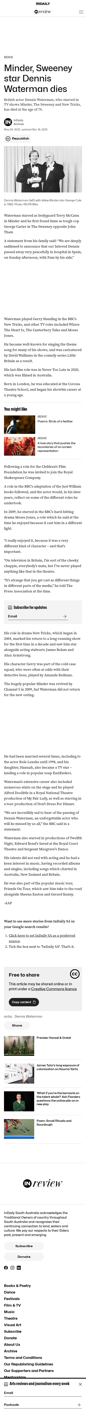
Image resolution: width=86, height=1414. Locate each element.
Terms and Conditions (23, 1358)
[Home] (43, 3)
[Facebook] (6, 1268)
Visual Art (12, 1325)
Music (9, 1312)
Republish (20, 138)
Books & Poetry (17, 1286)
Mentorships (15, 1377)
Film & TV (12, 1305)
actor (8, 1016)
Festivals (12, 1299)
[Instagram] (12, 1268)
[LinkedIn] (19, 1268)
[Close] (80, 1384)
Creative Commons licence (54, 989)
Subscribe (24, 1246)
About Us (12, 1344)
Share (17, 1025)
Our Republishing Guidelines (28, 1364)
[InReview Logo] (43, 12)
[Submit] (64, 616)
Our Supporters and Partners (29, 1371)
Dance (9, 1292)
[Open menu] (81, 12)
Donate (24, 1257)
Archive (10, 1351)
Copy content (21, 1002)
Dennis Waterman (28, 1016)
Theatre (10, 1318)
